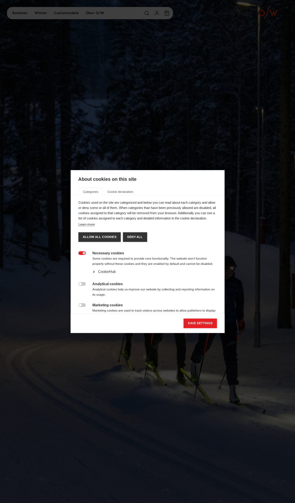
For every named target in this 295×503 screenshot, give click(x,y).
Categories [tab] (90, 191)
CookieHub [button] (107, 272)
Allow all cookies (99, 237)
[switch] (79, 252)
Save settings (200, 323)
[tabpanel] (147, 266)
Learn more (86, 224)
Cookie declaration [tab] (120, 191)
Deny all (135, 237)
